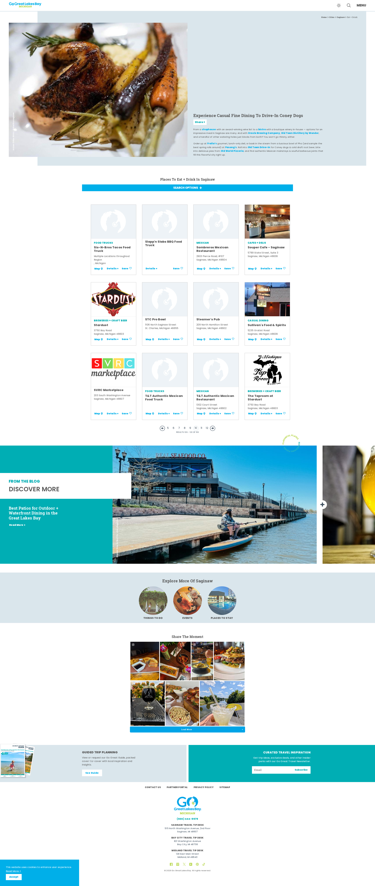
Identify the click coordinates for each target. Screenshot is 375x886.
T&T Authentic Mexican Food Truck (164, 397)
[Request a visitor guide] (17, 760)
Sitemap (224, 787)
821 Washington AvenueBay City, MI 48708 (187, 843)
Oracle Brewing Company (264, 133)
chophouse (209, 130)
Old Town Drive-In (259, 147)
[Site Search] (349, 5)
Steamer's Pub (208, 319)
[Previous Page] (162, 428)
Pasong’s (231, 147)
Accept (13, 877)
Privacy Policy (204, 787)
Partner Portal (177, 787)
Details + (113, 269)
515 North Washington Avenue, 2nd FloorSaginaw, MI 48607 (187, 830)
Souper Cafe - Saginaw (266, 247)
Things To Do (153, 618)
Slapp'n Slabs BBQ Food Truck (163, 243)
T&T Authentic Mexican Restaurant (215, 397)
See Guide (92, 773)
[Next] (322, 504)
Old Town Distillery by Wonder (300, 133)
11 (201, 428)
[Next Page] (212, 428)
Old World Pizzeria (232, 151)
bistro (262, 130)
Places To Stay (222, 618)
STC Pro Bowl (155, 319)
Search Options (185, 188)
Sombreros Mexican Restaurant (212, 249)
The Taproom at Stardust (260, 397)
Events (187, 618)
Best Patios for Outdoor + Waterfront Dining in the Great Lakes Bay (33, 513)
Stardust (101, 325)
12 (207, 428)
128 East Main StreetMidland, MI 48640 (187, 855)
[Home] (31, 4)
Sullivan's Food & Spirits (267, 325)
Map (97, 269)
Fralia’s (212, 144)
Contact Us (153, 787)
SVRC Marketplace (108, 390)
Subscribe (301, 770)
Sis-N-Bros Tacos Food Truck (112, 249)
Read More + (13, 871)
